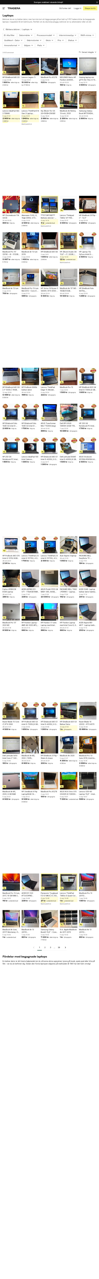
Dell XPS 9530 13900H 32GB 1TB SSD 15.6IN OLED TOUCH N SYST (67, 424)
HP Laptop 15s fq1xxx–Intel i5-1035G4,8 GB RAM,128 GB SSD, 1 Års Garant (86, 253)
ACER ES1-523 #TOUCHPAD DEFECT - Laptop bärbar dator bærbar (30, 894)
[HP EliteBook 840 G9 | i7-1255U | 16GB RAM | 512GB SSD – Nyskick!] (11, 376)
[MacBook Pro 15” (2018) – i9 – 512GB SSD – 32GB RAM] (11, 241)
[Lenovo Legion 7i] (30, 66)
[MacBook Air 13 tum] (11, 277)
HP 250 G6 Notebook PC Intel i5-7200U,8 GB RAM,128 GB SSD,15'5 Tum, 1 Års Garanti (87, 424)
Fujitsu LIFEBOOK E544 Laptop (9, 590)
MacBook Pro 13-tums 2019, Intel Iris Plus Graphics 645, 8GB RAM (87, 757)
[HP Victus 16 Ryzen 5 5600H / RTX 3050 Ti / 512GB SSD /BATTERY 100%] (49, 277)
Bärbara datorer (13, 29)
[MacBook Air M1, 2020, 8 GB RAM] (11, 780)
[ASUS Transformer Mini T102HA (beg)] (49, 412)
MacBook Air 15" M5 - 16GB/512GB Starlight (68, 289)
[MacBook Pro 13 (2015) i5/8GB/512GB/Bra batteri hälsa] (87, 882)
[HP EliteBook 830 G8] (49, 241)
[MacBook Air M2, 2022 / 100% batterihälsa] (30, 744)
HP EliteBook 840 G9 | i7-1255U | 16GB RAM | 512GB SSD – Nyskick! (11, 388)
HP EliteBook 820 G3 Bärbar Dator (68, 723)
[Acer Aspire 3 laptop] (68, 545)
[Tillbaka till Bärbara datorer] (4, 29)
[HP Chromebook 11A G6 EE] (11, 204)
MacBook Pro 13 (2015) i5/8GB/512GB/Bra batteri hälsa (86, 894)
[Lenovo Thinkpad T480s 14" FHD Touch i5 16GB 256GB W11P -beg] (68, 204)
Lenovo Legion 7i (28, 77)
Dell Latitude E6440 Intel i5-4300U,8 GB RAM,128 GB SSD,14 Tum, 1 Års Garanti (68, 458)
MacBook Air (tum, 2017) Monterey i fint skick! (11, 931)
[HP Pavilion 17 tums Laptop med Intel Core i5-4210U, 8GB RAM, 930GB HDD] (49, 611)
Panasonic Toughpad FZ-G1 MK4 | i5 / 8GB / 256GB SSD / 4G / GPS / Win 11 (49, 894)
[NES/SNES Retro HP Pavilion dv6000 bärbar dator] (68, 66)
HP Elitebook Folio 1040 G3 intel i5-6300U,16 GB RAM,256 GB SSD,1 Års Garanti (10, 424)
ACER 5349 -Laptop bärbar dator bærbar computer (87, 590)
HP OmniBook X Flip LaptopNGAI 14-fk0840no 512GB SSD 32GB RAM (29, 792)
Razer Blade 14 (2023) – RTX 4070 (86, 723)
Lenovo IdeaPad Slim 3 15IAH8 (11, 112)
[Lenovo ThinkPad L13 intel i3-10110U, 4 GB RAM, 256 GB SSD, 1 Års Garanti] (49, 545)
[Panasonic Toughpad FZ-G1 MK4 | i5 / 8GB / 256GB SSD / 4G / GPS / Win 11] (49, 882)
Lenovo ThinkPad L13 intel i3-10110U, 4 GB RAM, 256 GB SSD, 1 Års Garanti (49, 557)
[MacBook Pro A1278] (49, 66)
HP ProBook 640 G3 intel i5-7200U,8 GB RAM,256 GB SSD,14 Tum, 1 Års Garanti (30, 723)
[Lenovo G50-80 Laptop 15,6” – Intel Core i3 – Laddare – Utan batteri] (87, 780)
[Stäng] (97, 2)
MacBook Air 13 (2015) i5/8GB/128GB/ (28, 931)
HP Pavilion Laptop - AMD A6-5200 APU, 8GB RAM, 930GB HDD (30, 624)
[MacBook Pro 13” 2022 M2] (11, 611)
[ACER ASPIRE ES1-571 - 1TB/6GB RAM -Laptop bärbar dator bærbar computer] (30, 578)
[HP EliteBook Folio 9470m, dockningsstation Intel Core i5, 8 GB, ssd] (87, 277)
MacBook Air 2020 (67, 756)
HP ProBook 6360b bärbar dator (29, 388)
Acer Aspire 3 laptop (68, 556)
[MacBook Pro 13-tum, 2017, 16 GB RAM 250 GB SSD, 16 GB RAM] (11, 882)
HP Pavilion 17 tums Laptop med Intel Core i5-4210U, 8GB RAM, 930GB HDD (49, 624)
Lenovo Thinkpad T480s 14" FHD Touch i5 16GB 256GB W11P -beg (67, 216)
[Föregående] (34, 947)
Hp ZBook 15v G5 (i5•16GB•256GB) (48, 112)
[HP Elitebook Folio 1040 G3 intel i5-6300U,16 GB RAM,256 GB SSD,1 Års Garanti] (11, 412)
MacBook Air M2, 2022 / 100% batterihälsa (28, 757)
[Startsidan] (14, 8)
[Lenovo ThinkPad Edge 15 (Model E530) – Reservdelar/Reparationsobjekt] (49, 376)
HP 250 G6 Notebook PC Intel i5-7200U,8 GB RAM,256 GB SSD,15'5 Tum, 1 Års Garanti (10, 458)
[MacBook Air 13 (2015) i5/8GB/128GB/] (30, 918)
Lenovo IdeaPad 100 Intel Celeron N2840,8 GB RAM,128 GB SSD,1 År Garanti (30, 458)
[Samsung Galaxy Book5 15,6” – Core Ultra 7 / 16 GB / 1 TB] (49, 918)
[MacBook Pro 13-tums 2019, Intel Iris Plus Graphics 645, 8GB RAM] (87, 744)
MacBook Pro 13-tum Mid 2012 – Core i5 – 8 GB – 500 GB (30, 289)
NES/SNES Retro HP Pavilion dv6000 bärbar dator (68, 78)
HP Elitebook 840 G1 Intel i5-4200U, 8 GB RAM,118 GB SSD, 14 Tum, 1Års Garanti (49, 458)
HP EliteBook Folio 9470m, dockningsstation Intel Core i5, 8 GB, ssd (86, 289)
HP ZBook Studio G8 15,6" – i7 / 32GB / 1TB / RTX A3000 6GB (68, 253)
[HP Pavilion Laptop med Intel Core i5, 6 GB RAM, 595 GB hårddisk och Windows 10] (68, 611)
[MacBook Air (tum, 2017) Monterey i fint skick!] (11, 918)
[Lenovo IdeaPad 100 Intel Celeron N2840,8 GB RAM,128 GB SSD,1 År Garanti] (30, 446)
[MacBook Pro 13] (68, 376)
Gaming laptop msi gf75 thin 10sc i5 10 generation (87, 78)
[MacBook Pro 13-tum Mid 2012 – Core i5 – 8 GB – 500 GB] (30, 277)
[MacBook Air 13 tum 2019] (30, 241)
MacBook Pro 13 (66, 387)
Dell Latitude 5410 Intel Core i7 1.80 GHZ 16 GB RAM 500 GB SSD (11, 757)
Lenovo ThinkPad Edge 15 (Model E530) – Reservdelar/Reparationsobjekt (49, 388)
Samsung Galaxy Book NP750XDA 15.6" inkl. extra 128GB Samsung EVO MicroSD (87, 112)
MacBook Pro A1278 (49, 77)
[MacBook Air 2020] (68, 744)
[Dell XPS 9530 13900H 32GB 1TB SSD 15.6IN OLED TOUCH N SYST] (68, 412)
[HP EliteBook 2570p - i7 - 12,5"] (87, 204)
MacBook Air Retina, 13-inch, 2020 (68, 112)
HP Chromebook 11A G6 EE (11, 216)
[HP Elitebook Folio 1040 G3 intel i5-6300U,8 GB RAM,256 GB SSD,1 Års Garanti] (30, 412)
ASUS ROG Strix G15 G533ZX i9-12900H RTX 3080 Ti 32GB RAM (68, 792)
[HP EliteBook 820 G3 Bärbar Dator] (68, 711)
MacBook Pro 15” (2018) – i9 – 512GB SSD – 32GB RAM (10, 253)
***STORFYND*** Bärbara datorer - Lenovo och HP (48, 216)
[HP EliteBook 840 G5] (11, 66)
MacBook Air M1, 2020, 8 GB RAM (9, 792)
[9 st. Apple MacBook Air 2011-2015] (68, 918)
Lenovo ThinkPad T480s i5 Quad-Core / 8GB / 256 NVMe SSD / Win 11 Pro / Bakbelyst (68, 894)
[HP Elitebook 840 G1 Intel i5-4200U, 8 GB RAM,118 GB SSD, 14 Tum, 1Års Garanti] (49, 446)
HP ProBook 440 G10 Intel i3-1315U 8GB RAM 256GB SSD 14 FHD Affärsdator (11, 557)
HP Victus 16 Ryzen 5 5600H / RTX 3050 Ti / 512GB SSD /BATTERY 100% (49, 289)
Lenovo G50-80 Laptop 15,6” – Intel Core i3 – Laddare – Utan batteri (87, 792)
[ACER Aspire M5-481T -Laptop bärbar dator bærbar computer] (87, 611)
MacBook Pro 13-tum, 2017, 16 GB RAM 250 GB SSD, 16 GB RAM (11, 894)
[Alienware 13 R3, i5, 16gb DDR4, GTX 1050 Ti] (30, 204)
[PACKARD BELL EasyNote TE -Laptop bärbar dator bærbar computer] (87, 545)
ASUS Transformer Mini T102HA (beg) (48, 424)
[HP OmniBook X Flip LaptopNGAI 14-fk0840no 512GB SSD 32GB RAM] (30, 780)
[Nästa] (65, 947)
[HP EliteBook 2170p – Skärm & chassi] (49, 744)
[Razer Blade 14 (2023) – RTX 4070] (87, 710)
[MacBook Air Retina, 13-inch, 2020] (68, 100)
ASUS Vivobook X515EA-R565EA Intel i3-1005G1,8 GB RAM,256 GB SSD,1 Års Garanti (87, 458)
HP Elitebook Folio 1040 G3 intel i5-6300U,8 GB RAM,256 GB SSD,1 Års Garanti (29, 424)
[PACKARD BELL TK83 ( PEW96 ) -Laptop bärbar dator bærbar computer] (68, 578)
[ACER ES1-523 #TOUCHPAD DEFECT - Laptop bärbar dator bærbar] (30, 882)
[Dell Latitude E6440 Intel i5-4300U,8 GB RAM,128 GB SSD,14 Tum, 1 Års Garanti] (68, 446)
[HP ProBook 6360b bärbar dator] (30, 376)
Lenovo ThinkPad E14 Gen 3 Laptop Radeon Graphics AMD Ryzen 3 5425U (30, 112)
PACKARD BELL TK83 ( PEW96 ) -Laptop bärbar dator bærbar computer (68, 590)
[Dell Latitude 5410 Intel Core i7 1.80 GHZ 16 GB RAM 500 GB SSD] (11, 744)
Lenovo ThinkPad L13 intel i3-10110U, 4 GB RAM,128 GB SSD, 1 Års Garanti (30, 557)
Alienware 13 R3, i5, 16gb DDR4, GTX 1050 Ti (29, 216)
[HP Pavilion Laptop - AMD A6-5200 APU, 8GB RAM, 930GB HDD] (30, 611)
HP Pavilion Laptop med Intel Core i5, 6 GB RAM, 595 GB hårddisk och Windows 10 (68, 624)
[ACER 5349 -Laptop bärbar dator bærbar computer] (87, 578)
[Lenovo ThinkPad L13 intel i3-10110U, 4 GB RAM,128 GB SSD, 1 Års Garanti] (30, 545)
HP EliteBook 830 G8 (49, 252)
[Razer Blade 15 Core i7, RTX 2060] (11, 710)
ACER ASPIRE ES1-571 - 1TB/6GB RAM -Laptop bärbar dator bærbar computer (30, 590)
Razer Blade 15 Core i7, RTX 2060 (11, 723)
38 (59, 947)
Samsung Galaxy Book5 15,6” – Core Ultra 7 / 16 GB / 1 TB (49, 931)
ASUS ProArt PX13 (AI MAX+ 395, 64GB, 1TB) (49, 590)
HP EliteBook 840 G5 (11, 77)
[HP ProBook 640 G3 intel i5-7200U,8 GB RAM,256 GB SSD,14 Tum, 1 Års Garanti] (30, 710)
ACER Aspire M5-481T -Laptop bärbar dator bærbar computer (87, 624)
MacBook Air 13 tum (10, 288)
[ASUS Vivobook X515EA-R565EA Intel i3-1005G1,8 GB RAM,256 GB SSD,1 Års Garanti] (87, 446)
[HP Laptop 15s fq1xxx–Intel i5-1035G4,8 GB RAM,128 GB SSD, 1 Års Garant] (87, 241)
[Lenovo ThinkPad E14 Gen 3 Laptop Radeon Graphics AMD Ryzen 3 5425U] (30, 100)
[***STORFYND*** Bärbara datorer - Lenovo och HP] (49, 204)
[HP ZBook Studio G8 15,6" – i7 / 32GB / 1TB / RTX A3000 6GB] (68, 241)
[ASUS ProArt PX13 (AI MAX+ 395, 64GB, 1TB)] (49, 578)
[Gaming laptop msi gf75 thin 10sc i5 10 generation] (87, 66)
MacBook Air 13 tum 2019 (29, 253)
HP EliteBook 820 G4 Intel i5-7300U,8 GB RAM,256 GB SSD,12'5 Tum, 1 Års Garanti (87, 388)
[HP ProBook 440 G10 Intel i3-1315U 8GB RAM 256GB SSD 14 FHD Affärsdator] (11, 545)
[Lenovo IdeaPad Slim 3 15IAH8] (11, 100)
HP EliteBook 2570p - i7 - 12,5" (87, 216)
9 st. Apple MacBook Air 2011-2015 (68, 931)
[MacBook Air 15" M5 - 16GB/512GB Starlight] (68, 277)
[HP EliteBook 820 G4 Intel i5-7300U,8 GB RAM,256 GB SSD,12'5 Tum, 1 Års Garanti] (87, 376)
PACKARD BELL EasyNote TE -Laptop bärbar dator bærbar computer (87, 557)
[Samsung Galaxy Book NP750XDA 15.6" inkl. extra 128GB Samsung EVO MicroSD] (87, 100)
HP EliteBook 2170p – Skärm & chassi (49, 757)
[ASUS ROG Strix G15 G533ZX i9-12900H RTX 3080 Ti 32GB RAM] (68, 780)
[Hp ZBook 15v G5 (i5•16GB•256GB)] (49, 100)
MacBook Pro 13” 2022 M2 (9, 624)
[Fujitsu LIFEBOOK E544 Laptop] (11, 578)
